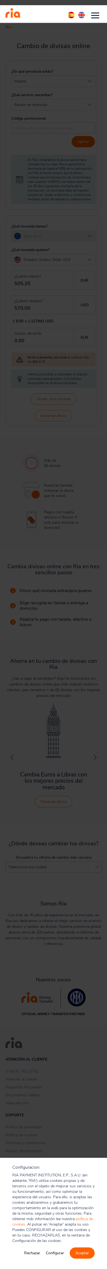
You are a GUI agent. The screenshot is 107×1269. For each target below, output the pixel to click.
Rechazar (32, 1253)
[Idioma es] (72, 15)
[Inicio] (12, 13)
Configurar (55, 1253)
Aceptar (82, 1253)
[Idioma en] (81, 15)
